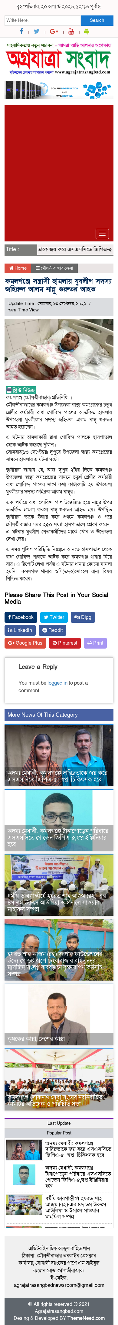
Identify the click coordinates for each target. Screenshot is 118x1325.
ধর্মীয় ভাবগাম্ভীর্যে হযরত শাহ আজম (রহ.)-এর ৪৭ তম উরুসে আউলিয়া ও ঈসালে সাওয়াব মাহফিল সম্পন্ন (57, 902)
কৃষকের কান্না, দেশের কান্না (36, 1039)
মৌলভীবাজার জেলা (57, 268)
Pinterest (67, 643)
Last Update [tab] (59, 1123)
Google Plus (28, 643)
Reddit (55, 630)
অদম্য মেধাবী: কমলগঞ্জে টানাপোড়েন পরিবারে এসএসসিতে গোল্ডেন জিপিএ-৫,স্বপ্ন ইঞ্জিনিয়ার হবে (58, 837)
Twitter (56, 617)
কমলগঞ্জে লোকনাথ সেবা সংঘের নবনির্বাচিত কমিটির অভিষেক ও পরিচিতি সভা (55, 1101)
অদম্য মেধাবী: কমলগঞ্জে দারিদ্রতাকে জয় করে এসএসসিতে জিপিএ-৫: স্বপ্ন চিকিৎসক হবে (57, 776)
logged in (57, 682)
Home (20, 268)
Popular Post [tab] (59, 1133)
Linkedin (22, 630)
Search (97, 20)
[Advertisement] (59, 164)
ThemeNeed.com (86, 1318)
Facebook (22, 617)
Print (97, 643)
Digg (85, 617)
